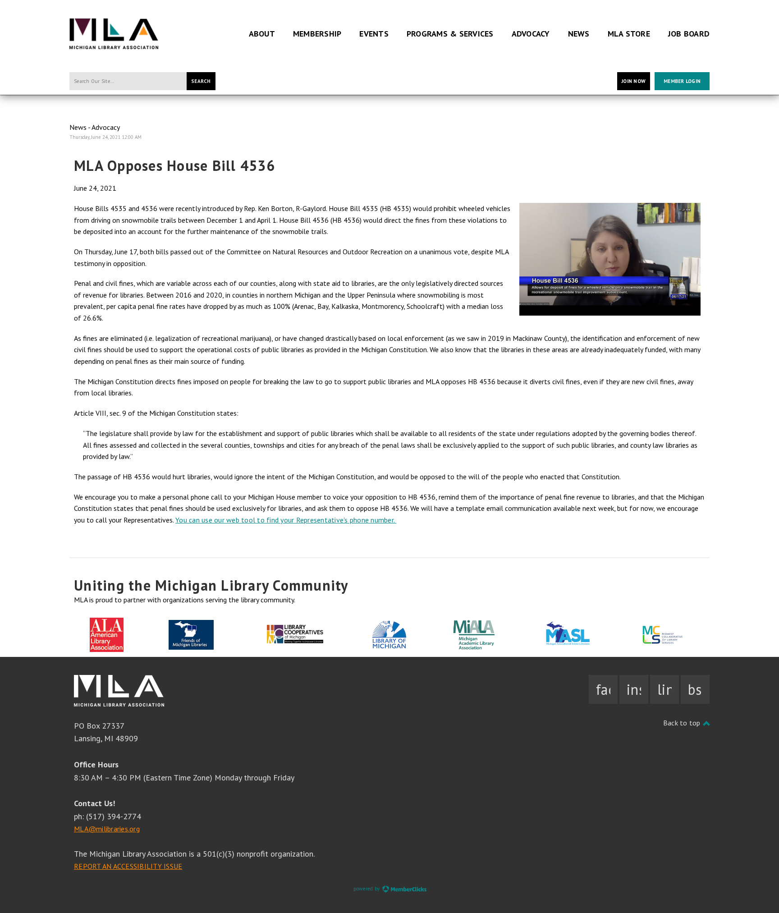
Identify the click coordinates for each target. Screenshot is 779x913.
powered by (367, 888)
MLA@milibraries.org (107, 828)
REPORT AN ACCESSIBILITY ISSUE (128, 866)
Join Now (634, 81)
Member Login (682, 81)
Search (201, 81)
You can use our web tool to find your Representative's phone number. (285, 519)
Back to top (682, 722)
